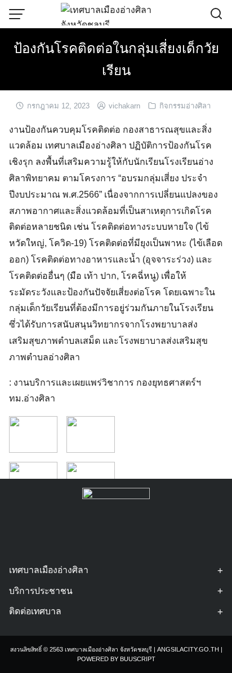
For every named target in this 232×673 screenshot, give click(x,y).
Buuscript (137, 658)
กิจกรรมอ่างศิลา (185, 106)
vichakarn (124, 106)
